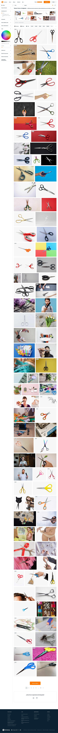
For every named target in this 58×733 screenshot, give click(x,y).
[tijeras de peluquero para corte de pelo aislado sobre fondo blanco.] (30, 278)
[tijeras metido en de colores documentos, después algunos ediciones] (45, 250)
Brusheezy (9, 714)
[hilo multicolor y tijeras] (24, 624)
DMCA (22, 715)
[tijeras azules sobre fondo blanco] (25, 668)
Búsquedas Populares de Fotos (25, 721)
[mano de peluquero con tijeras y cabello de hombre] (24, 594)
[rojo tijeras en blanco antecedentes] (35, 36)
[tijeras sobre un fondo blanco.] (25, 609)
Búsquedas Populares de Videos (25, 723)
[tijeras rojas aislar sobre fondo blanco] (25, 234)
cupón (36, 26)
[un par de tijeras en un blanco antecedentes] (22, 136)
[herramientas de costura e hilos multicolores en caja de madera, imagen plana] (46, 609)
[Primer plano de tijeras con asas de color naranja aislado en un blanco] (45, 503)
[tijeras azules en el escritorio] (23, 654)
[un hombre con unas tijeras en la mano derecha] (46, 518)
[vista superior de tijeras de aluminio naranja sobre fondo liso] (45, 415)
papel (40, 26)
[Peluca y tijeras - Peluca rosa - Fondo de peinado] (25, 563)
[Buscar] (52, 5)
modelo (48, 26)
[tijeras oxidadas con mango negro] (46, 234)
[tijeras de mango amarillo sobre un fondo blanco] (23, 488)
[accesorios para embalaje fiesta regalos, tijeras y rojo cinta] (24, 68)
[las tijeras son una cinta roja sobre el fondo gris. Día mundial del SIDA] (24, 549)
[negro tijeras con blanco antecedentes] (47, 278)
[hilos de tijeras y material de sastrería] (25, 518)
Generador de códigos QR (11, 725)
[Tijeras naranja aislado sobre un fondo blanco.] (24, 250)
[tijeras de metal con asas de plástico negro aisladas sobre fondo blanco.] (52, 36)
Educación (9, 719)
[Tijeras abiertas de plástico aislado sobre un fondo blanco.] (36, 160)
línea (44, 26)
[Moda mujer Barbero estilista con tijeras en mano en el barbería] (24, 460)
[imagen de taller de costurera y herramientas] (46, 291)
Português (48, 716)
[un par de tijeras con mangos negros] (46, 264)
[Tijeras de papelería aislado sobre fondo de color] (25, 123)
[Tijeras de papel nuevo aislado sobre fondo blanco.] (25, 83)
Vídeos (14, 2)
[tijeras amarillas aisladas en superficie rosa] (44, 654)
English (48, 714)
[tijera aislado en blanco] (19, 578)
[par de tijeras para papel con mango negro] (24, 95)
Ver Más (52, 18)
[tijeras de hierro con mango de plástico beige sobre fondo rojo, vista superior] (49, 204)
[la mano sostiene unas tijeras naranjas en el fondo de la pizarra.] (24, 109)
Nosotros (35, 716)
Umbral (2, 45)
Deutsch (48, 718)
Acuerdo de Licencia (24, 714)
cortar (32, 26)
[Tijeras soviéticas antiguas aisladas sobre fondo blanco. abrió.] (45, 109)
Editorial (18, 2)
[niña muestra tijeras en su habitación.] (24, 534)
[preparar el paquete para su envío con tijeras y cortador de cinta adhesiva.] (45, 624)
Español (48, 715)
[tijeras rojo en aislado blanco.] (46, 123)
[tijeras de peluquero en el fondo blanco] (45, 594)
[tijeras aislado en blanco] (19, 36)
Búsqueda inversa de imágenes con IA (11, 722)
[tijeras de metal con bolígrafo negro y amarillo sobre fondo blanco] (52, 578)
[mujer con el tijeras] (22, 401)
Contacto (35, 715)
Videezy (9, 716)
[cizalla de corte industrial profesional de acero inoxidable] (24, 291)
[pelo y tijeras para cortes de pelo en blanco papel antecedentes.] (45, 639)
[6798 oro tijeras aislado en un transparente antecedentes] (24, 219)
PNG (28, 26)
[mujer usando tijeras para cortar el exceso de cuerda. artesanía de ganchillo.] (24, 365)
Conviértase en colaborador (36, 718)
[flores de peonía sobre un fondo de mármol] (21, 148)
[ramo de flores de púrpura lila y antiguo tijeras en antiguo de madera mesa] (24, 305)
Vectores (5, 2)
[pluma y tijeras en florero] (17, 278)
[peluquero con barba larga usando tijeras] (45, 350)
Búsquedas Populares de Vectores (25, 718)
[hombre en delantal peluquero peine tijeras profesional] (45, 305)
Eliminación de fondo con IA (12, 724)
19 (40, 687)
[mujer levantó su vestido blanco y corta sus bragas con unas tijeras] (45, 534)
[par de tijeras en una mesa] (25, 52)
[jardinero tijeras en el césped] (46, 68)
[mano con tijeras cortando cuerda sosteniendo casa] (36, 578)
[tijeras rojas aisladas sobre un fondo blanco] (51, 474)
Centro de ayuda (36, 714)
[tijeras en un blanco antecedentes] (45, 430)
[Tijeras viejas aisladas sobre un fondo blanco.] (47, 83)
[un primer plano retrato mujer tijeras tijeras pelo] (46, 563)
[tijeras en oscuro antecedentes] (48, 160)
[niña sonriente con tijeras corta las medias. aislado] (29, 503)
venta (52, 26)
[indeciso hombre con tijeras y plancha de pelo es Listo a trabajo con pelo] (23, 474)
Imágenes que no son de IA (6, 16)
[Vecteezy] (2, 2)
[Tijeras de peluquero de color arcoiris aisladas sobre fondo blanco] (45, 445)
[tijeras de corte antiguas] (46, 189)
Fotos (10, 2)
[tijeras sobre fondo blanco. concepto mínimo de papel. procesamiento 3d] (45, 219)
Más (22, 2)
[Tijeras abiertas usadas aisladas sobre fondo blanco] (25, 189)
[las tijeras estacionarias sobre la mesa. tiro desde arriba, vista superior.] (24, 445)
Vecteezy (9, 715)
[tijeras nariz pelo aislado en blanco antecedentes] (24, 320)
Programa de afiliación (24, 716)
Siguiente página (35, 683)
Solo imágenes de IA (5, 14)
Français (48, 719)
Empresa (9, 718)
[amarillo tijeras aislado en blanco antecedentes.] (44, 488)
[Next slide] (55, 26)
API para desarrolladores (11, 720)
